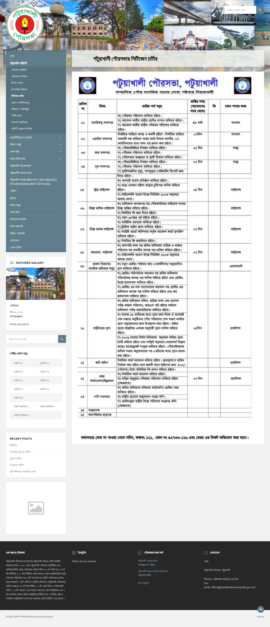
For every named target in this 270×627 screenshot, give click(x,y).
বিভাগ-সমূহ (15, 144)
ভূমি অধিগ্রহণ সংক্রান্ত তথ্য (23, 471)
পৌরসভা (14, 305)
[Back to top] (260, 609)
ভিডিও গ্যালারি (17, 233)
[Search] (260, 10)
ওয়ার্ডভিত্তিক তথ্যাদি (21, 137)
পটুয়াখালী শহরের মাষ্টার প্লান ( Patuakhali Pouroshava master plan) (33, 182)
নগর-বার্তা (14, 212)
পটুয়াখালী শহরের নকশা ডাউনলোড (153, 571)
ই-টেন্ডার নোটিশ (17, 465)
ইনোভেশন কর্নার (18, 219)
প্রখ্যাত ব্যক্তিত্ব (19, 122)
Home (260, 616)
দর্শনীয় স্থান (16, 115)
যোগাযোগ (15, 240)
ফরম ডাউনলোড (17, 158)
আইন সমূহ (15, 205)
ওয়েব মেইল (15, 247)
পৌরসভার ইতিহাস (19, 76)
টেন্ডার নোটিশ (16, 458)
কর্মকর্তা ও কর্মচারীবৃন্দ (20, 109)
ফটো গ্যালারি (16, 226)
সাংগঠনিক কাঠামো (19, 89)
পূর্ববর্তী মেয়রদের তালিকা (21, 128)
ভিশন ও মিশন (17, 83)
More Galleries (19, 324)
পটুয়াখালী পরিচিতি (18, 63)
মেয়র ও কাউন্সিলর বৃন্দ (20, 102)
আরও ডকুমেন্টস (143, 582)
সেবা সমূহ (14, 151)
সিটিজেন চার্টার (17, 96)
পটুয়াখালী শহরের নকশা (21, 173)
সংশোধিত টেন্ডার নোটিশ (20, 452)
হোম (12, 56)
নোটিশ (13, 191)
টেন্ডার (13, 198)
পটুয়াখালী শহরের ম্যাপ (20, 166)
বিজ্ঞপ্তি (13, 445)
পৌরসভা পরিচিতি (18, 70)
